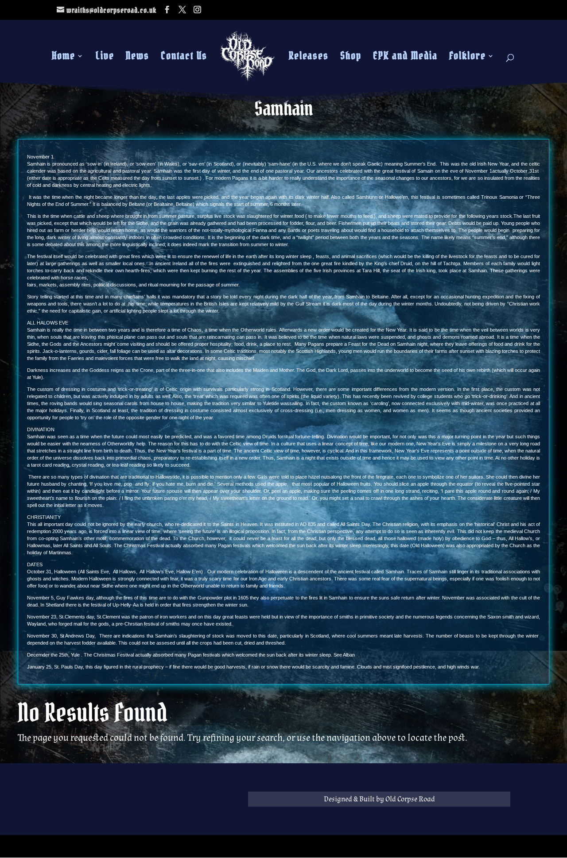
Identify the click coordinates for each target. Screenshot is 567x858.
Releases (309, 57)
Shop (350, 57)
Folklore (467, 57)
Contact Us (184, 57)
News (137, 57)
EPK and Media (405, 57)
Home (63, 57)
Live (105, 57)
